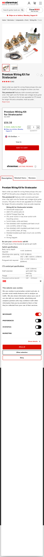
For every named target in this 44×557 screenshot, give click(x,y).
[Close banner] (40, 281)
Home (4, 20)
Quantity (33, 131)
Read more (6, 102)
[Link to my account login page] (29, 3)
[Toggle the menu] (40, 3)
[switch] (38, 320)
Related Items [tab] (20, 178)
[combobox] (13, 10)
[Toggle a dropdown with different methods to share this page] (41, 75)
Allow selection (22, 352)
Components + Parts (22, 20)
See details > (35, 166)
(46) (12, 82)
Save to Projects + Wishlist (38, 75)
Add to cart (22, 148)
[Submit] (22, 10)
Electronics (10, 20)
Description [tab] (7, 178)
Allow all (22, 347)
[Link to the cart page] (34, 3)
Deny (22, 358)
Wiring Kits (33, 20)
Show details (33, 341)
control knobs (17, 242)
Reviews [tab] (32, 178)
